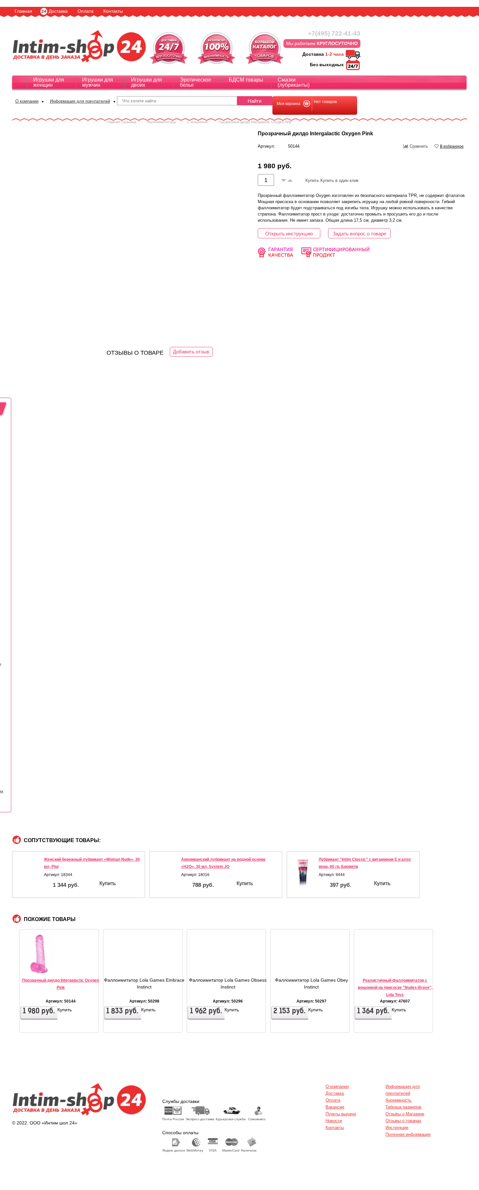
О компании (26, 101)
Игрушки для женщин (48, 82)
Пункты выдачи (341, 1113)
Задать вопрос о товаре (359, 233)
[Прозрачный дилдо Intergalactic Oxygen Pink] (39, 965)
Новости (334, 1120)
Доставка (58, 11)
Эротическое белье (195, 82)
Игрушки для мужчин (97, 82)
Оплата (86, 11)
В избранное (452, 146)
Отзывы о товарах (403, 1120)
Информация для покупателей (80, 101)
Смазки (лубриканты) (294, 82)
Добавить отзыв (191, 351)
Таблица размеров (403, 1107)
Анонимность (398, 1100)
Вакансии (335, 1107)
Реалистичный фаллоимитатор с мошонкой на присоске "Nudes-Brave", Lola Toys (395, 987)
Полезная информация (407, 1134)
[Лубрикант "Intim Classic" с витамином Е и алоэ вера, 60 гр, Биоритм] (303, 871)
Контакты (113, 11)
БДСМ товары (246, 79)
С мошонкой (197, 122)
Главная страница (121, 122)
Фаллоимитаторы (161, 122)
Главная (23, 11)
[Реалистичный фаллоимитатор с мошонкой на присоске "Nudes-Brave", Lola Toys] (373, 965)
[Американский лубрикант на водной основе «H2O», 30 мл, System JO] (165, 871)
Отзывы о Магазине (404, 1113)
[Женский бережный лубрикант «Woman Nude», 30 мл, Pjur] (28, 871)
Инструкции (396, 1127)
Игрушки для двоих (146, 82)
